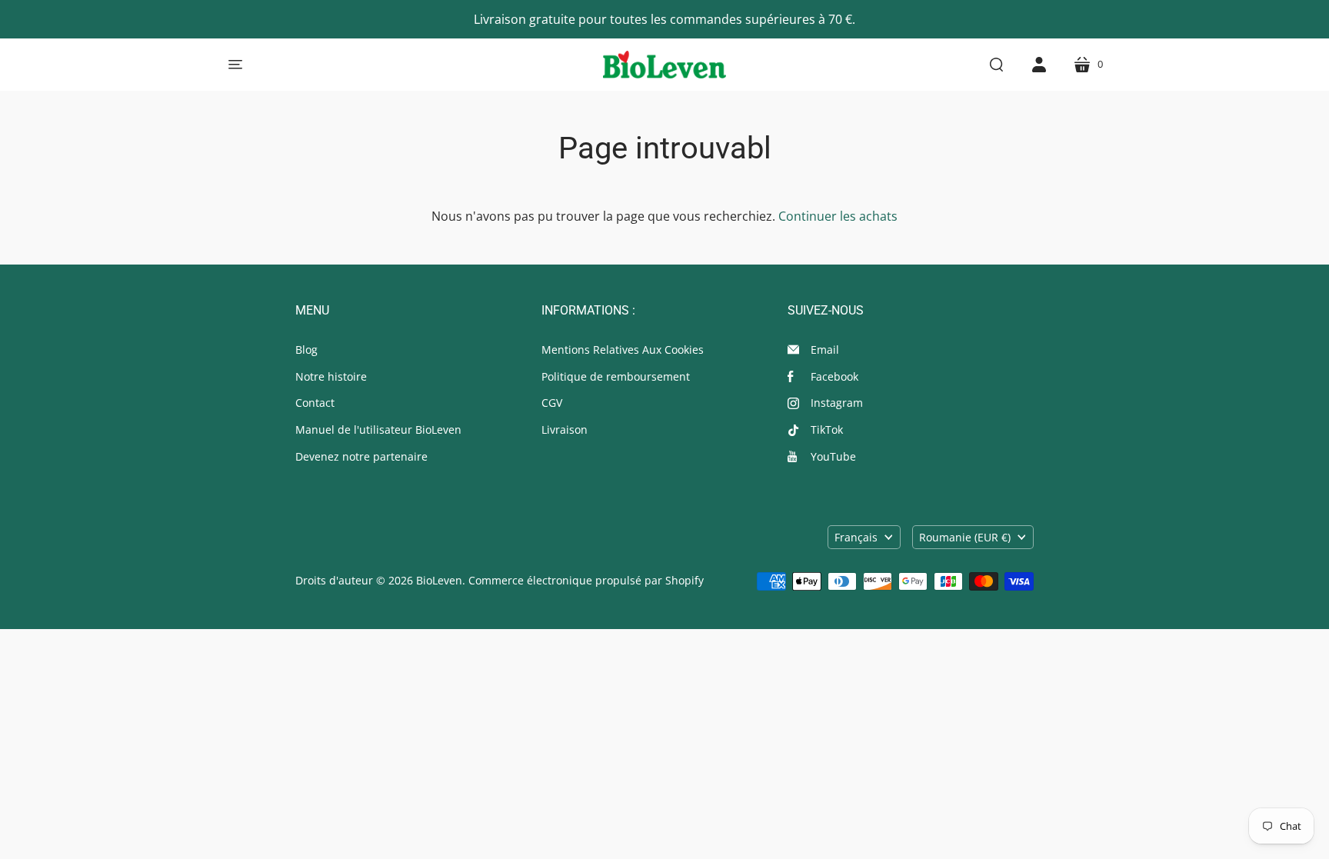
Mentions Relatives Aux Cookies (622, 349)
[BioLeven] (664, 64)
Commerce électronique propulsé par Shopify (586, 580)
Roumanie (965, 537)
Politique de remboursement (615, 376)
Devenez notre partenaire (361, 456)
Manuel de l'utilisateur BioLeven (378, 429)
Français (856, 537)
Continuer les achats (838, 216)
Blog (306, 349)
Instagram (837, 402)
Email (825, 349)
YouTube (833, 456)
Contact (315, 402)
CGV (551, 402)
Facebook (834, 376)
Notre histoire (331, 376)
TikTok (827, 429)
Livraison (564, 429)
